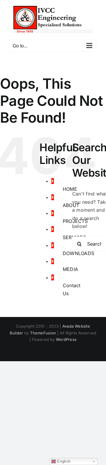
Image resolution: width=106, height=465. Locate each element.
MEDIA (70, 269)
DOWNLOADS (78, 253)
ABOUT (71, 205)
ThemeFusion (43, 333)
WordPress (66, 339)
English (63, 461)
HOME (70, 189)
